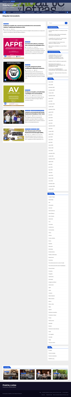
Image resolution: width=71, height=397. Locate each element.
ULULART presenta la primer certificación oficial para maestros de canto (34, 68)
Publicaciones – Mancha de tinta (55, 72)
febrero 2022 (51, 147)
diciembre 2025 (51, 87)
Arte (49, 202)
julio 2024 (50, 114)
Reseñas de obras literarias (54, 328)
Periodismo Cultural (52, 315)
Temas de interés (52, 342)
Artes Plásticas (51, 213)
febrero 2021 (51, 178)
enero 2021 (51, 180)
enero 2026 (51, 84)
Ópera (50, 306)
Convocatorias (6, 23)
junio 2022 (51, 136)
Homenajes (51, 279)
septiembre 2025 (52, 95)
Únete (38, 12)
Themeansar (20, 393)
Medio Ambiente (52, 295)
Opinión (50, 309)
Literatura (50, 293)
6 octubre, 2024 (7, 29)
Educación (51, 246)
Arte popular (51, 205)
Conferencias (51, 227)
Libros (50, 290)
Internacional (51, 284)
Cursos (9, 12)
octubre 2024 (51, 106)
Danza (50, 240)
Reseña (50, 326)
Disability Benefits (52, 55)
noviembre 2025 (52, 90)
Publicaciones (51, 320)
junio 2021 (51, 167)
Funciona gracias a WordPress (7, 393)
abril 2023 (50, 128)
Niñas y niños (51, 304)
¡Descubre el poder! (29, 12)
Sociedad (50, 337)
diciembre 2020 (51, 183)
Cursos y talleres (52, 238)
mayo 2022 (51, 139)
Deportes (50, 243)
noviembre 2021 (52, 153)
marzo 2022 (51, 145)
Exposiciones (51, 257)
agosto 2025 (51, 98)
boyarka (50, 61)
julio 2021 (50, 164)
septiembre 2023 (52, 125)
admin (13, 29)
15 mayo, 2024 (28, 95)
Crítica (50, 232)
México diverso (51, 298)
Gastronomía (51, 276)
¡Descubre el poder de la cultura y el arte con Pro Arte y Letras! (51, 392)
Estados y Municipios (53, 254)
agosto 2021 (51, 161)
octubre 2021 (51, 156)
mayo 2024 (51, 120)
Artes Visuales (51, 216)
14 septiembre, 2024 (30, 47)
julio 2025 (50, 101)
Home (40, 392)
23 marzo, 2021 (29, 134)
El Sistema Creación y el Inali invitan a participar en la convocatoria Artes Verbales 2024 (35, 93)
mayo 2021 (51, 169)
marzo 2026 (51, 81)
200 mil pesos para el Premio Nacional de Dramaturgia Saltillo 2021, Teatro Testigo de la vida (34, 132)
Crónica (50, 235)
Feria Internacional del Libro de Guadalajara (57, 265)
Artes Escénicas (52, 210)
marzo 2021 (51, 175)
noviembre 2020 (52, 186)
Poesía (50, 317)
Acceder (50, 350)
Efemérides (51, 249)
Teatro (50, 339)
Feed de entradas (52, 353)
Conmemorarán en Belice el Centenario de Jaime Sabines (10, 374)
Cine (49, 221)
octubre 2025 (51, 92)
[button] (65, 12)
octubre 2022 (51, 131)
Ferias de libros (51, 268)
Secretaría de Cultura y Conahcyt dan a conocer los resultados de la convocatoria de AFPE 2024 (34, 45)
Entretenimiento (52, 251)
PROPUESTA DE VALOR (46, 12)
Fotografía (50, 273)
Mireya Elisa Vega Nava (37, 95)
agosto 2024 (51, 112)
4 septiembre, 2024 (29, 70)
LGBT (50, 287)
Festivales (50, 271)
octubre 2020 (51, 189)
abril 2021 (50, 172)
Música (50, 301)
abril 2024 (50, 123)
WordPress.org (51, 358)
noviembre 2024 (52, 103)
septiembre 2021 (52, 158)
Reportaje (50, 323)
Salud (50, 331)
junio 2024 (51, 117)
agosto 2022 (51, 134)
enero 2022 (51, 150)
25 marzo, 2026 (8, 376)
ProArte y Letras (9, 5)
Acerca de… (56, 12)
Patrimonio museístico (53, 312)
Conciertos (51, 224)
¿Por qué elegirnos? (18, 12)
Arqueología (51, 199)
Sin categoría (51, 334)
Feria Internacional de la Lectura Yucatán (37, 110)
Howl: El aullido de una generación (59, 61)
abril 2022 (50, 142)
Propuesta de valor (49, 394)
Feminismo (51, 260)
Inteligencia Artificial (52, 282)
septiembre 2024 (52, 109)
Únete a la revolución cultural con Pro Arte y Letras (60, 394)
